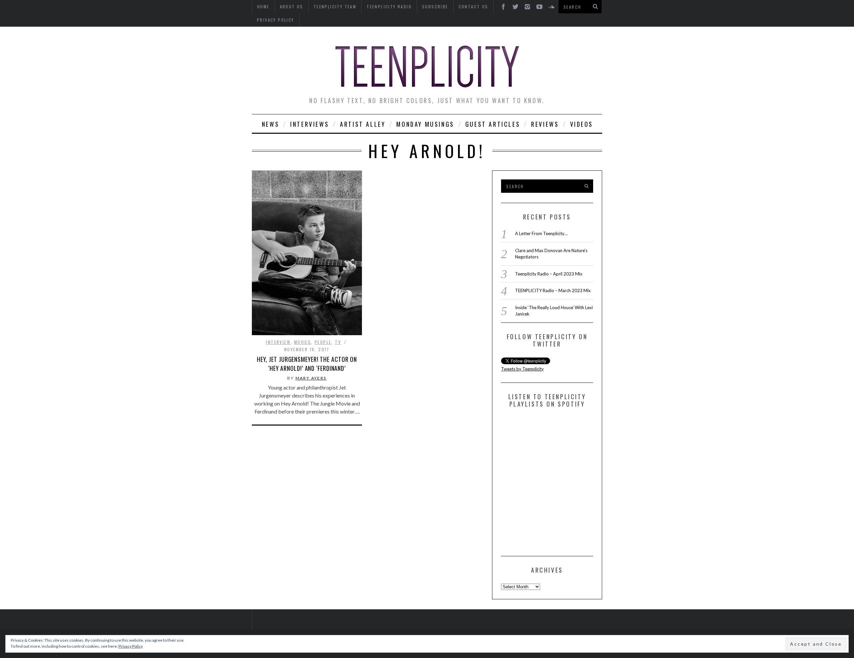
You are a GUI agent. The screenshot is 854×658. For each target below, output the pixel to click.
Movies (302, 342)
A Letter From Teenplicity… (541, 233)
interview (278, 342)
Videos (581, 124)
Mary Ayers (311, 378)
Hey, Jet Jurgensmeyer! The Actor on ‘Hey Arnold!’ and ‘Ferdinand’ (307, 364)
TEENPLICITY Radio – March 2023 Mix (553, 290)
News (270, 124)
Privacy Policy (275, 20)
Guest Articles (492, 124)
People (323, 342)
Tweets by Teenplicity (522, 369)
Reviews (545, 124)
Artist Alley (362, 124)
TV (338, 342)
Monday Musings (425, 124)
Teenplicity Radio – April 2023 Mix (548, 273)
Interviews (309, 124)
